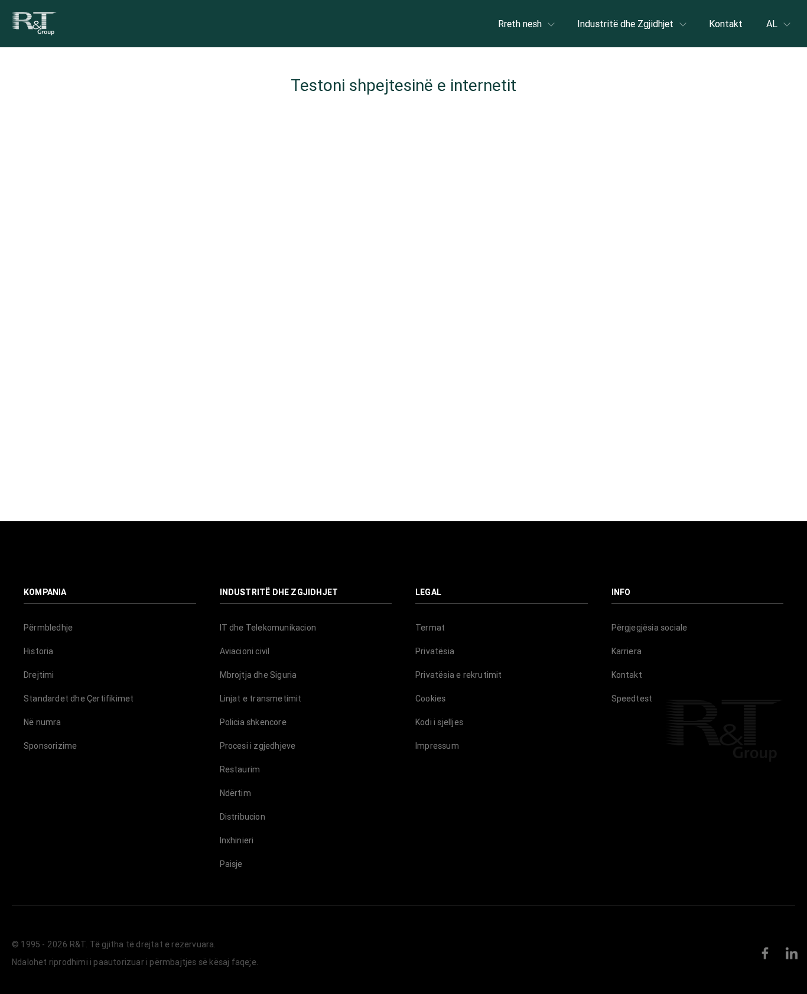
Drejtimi (39, 675)
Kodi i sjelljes (439, 722)
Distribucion (242, 816)
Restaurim (240, 769)
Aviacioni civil (245, 651)
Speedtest (632, 698)
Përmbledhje (48, 627)
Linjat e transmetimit (261, 698)
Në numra (42, 722)
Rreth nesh (520, 24)
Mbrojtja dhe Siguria (258, 675)
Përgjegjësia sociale (649, 627)
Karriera (626, 651)
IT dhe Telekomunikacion (268, 627)
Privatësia (434, 651)
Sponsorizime (50, 745)
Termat (430, 627)
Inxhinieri (237, 840)
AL (771, 24)
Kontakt (726, 24)
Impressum (437, 745)
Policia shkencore (253, 722)
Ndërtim (235, 793)
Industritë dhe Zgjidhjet (625, 24)
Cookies (430, 698)
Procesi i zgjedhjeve (258, 745)
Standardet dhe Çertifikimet (79, 698)
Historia (39, 651)
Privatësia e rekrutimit (458, 675)
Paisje (231, 864)
